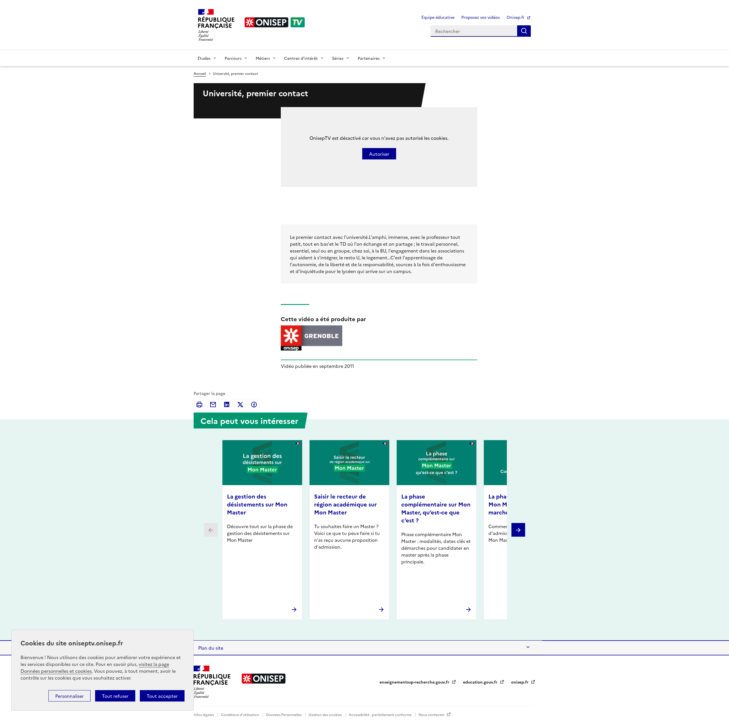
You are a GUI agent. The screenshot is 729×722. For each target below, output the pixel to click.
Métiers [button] (263, 58)
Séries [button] (337, 58)
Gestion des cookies (326, 714)
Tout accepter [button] (162, 696)
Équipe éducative (437, 17)
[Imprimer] (199, 404)
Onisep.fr (516, 17)
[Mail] (213, 404)
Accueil (200, 73)
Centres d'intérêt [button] (301, 58)
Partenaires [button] (369, 58)
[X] (240, 404)
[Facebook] (254, 404)
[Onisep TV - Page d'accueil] (275, 22)
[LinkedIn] (226, 404)
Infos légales (204, 714)
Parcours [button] (233, 58)
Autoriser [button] (379, 154)
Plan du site (210, 648)
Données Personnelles (284, 714)
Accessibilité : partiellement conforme (380, 714)
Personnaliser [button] (69, 696)
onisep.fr (520, 682)
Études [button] (204, 58)
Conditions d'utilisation (240, 714)
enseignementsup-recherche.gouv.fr (415, 682)
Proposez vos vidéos (480, 17)
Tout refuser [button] (115, 696)
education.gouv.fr (481, 682)
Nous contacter (432, 714)
